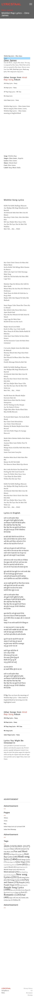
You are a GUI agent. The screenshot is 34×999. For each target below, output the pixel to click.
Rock (24, 892)
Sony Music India (14, 167)
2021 (23, 846)
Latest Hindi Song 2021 (10, 864)
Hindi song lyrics (16, 858)
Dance (14, 849)
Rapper (18, 892)
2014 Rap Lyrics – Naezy (10, 83)
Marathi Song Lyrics (21, 867)
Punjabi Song (23, 885)
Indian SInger (22, 862)
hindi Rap (20, 854)
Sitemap (30, 995)
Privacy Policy (28, 988)
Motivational (11, 872)
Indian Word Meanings (10, 829)
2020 (11, 69)
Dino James (7, 10)
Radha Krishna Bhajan (24, 890)
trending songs (8, 900)
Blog (5, 823)
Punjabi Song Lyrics (14, 888)
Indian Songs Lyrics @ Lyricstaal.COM (14, 826)
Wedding (16, 900)
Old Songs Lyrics (15, 880)
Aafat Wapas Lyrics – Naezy (11, 100)
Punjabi (24, 882)
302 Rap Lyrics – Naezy (10, 87)
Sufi (18, 897)
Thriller (24, 897)
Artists (5, 820)
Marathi (12, 867)
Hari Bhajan (13, 854)
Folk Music (8, 851)
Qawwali (14, 890)
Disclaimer (29, 993)
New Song (12, 874)
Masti (22, 869)
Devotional (23, 849)
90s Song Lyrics (8, 96)
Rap (6, 892)
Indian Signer (11, 862)
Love (22, 864)
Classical (7, 849)
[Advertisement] (17, 36)
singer (12, 897)
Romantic (13, 894)
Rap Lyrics (11, 892)
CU (32, 990)
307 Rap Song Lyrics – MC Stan (12, 92)
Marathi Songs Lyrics (11, 869)
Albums (6, 818)
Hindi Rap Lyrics (17, 69)
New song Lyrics (11, 71)
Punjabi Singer (11, 885)
